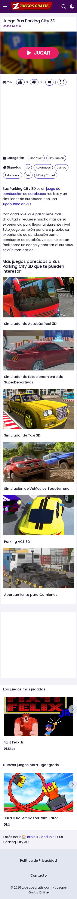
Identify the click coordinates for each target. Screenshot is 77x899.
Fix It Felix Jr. (14, 742)
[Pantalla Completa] (62, 82)
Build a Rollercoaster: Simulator (31, 818)
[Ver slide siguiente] (72, 709)
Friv (28, 175)
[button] (49, 82)
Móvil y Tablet (45, 175)
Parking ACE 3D (17, 541)
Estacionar (12, 175)
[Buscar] (63, 6)
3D (28, 168)
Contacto (38, 875)
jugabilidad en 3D (17, 204)
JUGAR (42, 53)
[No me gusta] (34, 82)
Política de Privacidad (38, 860)
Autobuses (43, 168)
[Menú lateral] (4, 6)
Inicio (31, 836)
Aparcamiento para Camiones (30, 594)
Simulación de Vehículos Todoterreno (37, 488)
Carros (61, 168)
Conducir (36, 158)
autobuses (37, 193)
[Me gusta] (20, 82)
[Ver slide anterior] (4, 709)
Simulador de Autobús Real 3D (30, 323)
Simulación (56, 158)
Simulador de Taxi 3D (22, 435)
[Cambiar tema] (72, 6)
